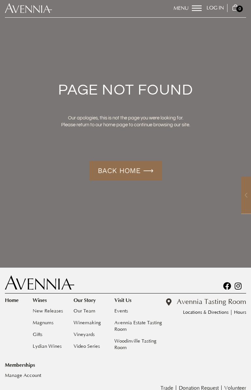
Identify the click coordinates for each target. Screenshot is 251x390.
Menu (181, 8)
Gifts (37, 334)
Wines (40, 300)
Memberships (20, 365)
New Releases (48, 311)
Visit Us (122, 300)
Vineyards (84, 334)
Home (12, 300)
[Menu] (197, 8)
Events (121, 311)
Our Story (85, 300)
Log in (215, 8)
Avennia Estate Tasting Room (138, 326)
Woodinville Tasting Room (136, 344)
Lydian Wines (47, 346)
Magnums (43, 323)
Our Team (84, 311)
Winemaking (87, 323)
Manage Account (23, 375)
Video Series (87, 346)
